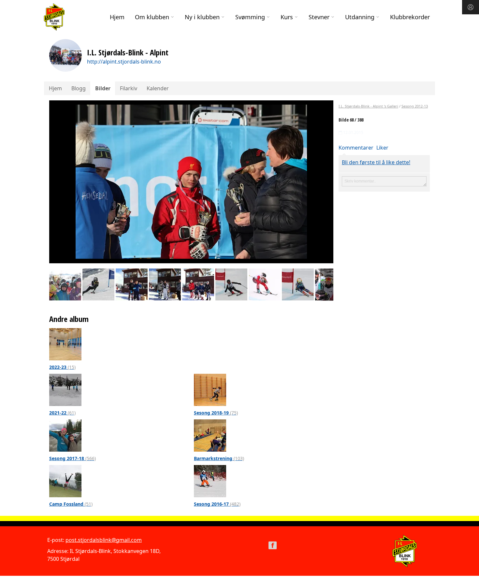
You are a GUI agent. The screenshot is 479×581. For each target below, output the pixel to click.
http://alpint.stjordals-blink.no (124, 61)
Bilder (102, 88)
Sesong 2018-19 (216, 413)
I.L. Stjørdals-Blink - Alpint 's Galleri (368, 106)
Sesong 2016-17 (217, 504)
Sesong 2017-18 (72, 458)
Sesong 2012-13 (414, 106)
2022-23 (62, 367)
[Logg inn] (470, 7)
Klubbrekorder (410, 17)
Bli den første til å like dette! (376, 162)
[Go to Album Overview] (65, 343)
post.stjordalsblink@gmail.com (103, 540)
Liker (382, 147)
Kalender (158, 88)
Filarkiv (128, 88)
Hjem (117, 17)
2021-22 (62, 413)
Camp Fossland (71, 504)
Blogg (78, 88)
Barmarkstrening (219, 458)
